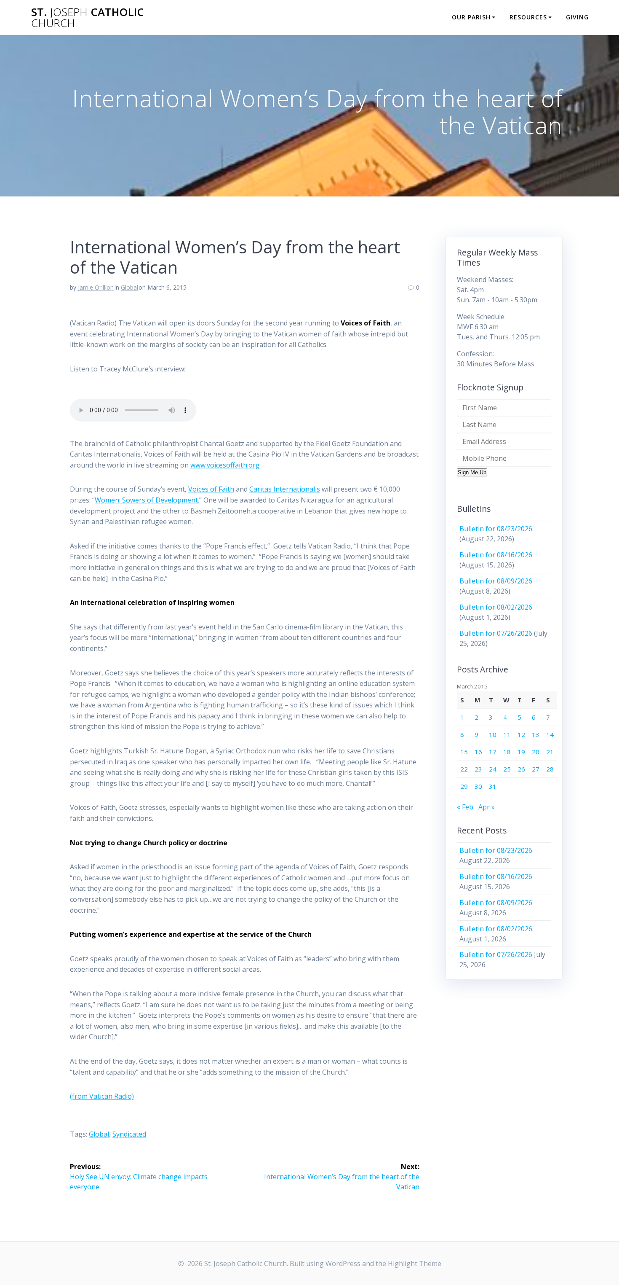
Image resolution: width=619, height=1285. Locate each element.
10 (492, 734)
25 (507, 769)
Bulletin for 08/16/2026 (495, 554)
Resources (528, 17)
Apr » (486, 807)
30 (478, 786)
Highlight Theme (414, 1263)
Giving (577, 17)
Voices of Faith (211, 489)
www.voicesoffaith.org (225, 465)
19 (521, 751)
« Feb (465, 807)
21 (550, 751)
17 (492, 751)
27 (535, 769)
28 (550, 769)
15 (464, 751)
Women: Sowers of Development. (147, 500)
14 (550, 734)
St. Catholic (87, 17)
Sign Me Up (472, 472)
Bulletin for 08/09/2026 (495, 581)
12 (521, 734)
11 (507, 734)
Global (129, 287)
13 (535, 734)
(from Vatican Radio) (102, 1096)
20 (535, 751)
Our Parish (471, 17)
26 (521, 769)
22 (464, 769)
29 (464, 786)
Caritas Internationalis (284, 489)
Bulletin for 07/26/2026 (495, 633)
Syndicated (129, 1134)
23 (478, 769)
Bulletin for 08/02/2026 (495, 607)
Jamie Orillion (96, 287)
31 (492, 786)
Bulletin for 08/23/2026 (495, 528)
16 (478, 751)
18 (507, 751)
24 (492, 769)
